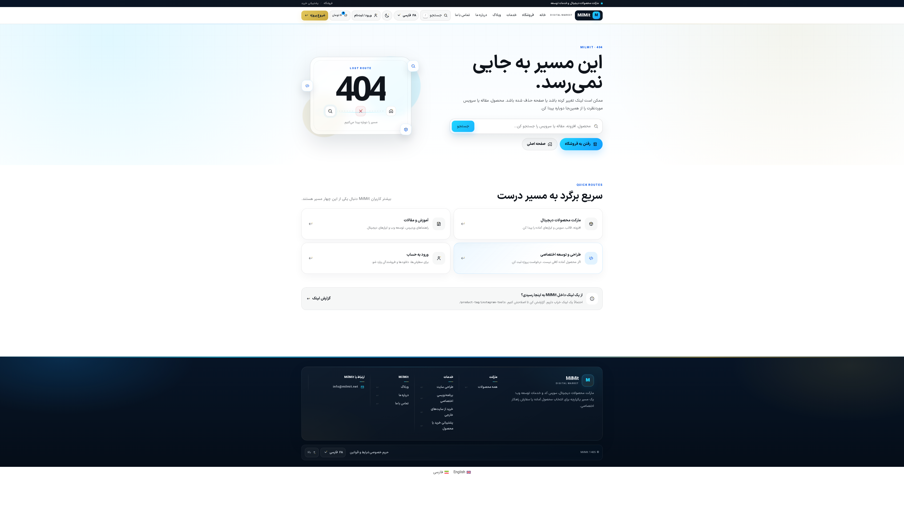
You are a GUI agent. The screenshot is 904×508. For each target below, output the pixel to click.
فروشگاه (328, 3)
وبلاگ (497, 15)
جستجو (463, 126)
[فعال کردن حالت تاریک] (387, 15)
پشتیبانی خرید (309, 3)
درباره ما (481, 15)
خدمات (512, 15)
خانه (543, 15)
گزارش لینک (321, 298)
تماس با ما (462, 15)
